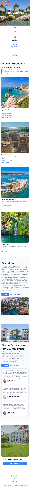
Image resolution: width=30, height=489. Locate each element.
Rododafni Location (15, 294)
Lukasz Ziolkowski (11, 412)
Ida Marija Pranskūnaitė (13, 396)
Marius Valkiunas (11, 380)
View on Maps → (6, 117)
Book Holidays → (15, 463)
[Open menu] (28, 3)
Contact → (5, 294)
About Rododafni (14, 365)
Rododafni (15, 13)
